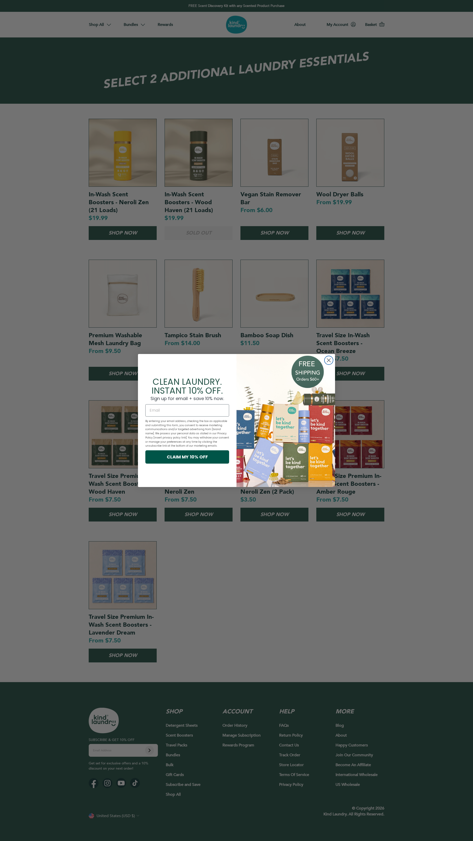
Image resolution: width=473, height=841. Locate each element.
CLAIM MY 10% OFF (187, 457)
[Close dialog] (328, 360)
